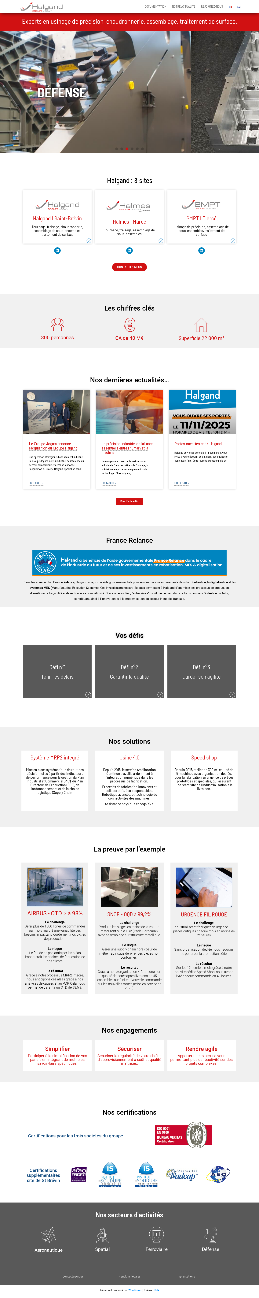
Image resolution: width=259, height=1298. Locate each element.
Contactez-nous (73, 1276)
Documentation (155, 6)
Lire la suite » (36, 483)
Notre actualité (183, 6)
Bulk (156, 1290)
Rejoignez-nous (212, 6)
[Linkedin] (57, 250)
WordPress (135, 1290)
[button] (116, 148)
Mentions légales (129, 1276)
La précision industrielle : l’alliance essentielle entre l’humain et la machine (128, 448)
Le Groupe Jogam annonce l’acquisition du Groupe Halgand (53, 446)
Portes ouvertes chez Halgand (198, 444)
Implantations (186, 1276)
